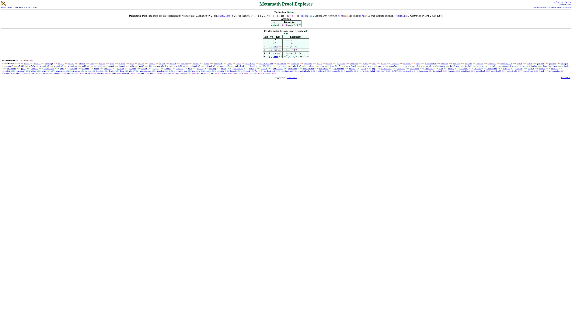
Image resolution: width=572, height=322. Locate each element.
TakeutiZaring (223, 15)
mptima (102, 64)
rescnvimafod (430, 64)
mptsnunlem (408, 71)
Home (10, 7)
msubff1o (349, 71)
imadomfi (45, 73)
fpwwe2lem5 (335, 66)
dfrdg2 (372, 71)
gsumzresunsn (145, 71)
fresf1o (112, 71)
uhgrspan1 (46, 71)
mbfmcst (246, 71)
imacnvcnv (281, 64)
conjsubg (492, 66)
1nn (405, 66)
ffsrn (122, 71)
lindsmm (34, 68)
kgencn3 (120, 68)
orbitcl (211, 73)
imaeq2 (71, 64)
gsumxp (522, 66)
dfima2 (401, 15)
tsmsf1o (264, 68)
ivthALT (394, 71)
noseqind (6, 71)
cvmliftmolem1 (286, 71)
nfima (92, 64)
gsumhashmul (162, 71)
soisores (480, 64)
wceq (276, 56)
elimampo (492, 64)
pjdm (23, 68)
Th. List (28, 7)
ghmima (480, 66)
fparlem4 (552, 64)
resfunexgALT (506, 64)
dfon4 (382, 71)
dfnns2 (33, 71)
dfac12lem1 (267, 66)
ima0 (132, 64)
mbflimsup (323, 68)
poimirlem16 (496, 71)
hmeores (179, 68)
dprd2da (534, 66)
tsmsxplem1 (278, 68)
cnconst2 (73, 68)
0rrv (257, 71)
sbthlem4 (85, 66)
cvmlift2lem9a (304, 71)
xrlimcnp (477, 68)
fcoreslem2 (267, 73)
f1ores (383, 64)
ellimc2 (352, 68)
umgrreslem (75, 71)
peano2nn (416, 66)
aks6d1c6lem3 (73, 73)
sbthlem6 (98, 66)
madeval (519, 68)
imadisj (141, 64)
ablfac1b (565, 66)
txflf (190, 68)
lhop (373, 68)
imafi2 (141, 66)
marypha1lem (162, 66)
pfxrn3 (132, 71)
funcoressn (252, 73)
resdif (418, 64)
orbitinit (200, 73)
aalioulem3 (414, 68)
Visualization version (555, 7)
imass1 (152, 64)
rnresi (112, 64)
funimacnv (354, 64)
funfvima (456, 64)
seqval (428, 66)
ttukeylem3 (296, 66)
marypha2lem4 (179, 66)
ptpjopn (132, 68)
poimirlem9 (480, 71)
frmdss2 (468, 66)
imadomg (310, 66)
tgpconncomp (237, 68)
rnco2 (319, 64)
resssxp (329, 64)
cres (275, 50)
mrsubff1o (336, 71)
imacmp (85, 68)
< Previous (558, 2)
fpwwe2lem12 (367, 66)
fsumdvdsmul (491, 68)
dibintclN (19, 73)
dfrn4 (238, 64)
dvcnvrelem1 (386, 68)
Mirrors (3, 7)
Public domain (292, 78)
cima (275, 46)
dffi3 (151, 66)
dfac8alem (253, 66)
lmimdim (220, 71)
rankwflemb (239, 66)
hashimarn (440, 66)
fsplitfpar (564, 64)
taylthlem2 (429, 68)
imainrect (218, 64)
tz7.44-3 (21, 66)
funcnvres (341, 64)
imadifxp (100, 71)
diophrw (112, 73)
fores (374, 64)
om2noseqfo (20, 71)
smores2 (9, 66)
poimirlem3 (465, 71)
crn (274, 53)
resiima (122, 64)
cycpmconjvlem (180, 71)
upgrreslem (60, 71)
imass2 (162, 64)
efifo (441, 68)
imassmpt (223, 73)
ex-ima (305, 15)
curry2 (529, 64)
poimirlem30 (528, 71)
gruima (381, 66)
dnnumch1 (126, 73)
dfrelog (451, 68)
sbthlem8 (110, 66)
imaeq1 (61, 64)
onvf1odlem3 (269, 71)
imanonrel (167, 73)
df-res (341, 15)
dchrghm (506, 68)
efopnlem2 (464, 68)
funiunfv (468, 64)
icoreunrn (452, 71)
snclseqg (252, 68)
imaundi (173, 64)
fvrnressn (444, 64)
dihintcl (32, 73)
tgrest (62, 68)
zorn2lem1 (282, 66)
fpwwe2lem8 (351, 66)
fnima (365, 64)
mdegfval (401, 68)
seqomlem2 (44, 66)
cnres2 (541, 71)
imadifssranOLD (266, 64)
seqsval (531, 68)
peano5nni (393, 66)
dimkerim (233, 71)
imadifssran (250, 64)
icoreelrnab (437, 71)
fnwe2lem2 (140, 73)
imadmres (295, 64)
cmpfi (96, 68)
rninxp (206, 64)
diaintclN (6, 73)
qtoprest (167, 68)
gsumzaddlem (507, 66)
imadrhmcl (11, 68)
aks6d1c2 (58, 73)
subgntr (200, 68)
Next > (568, 2)
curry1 (519, 64)
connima (107, 68)
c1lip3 (363, 68)
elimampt (49, 64)
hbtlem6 (153, 73)
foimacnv (407, 64)
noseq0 (542, 68)
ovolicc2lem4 (308, 68)
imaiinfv (100, 73)
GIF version (567, 7)
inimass (196, 64)
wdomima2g (225, 66)
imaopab (88, 73)
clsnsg (223, 68)
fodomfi (122, 66)
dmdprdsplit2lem (550, 66)
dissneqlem (423, 71)
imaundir (184, 64)
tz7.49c (32, 66)
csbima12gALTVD (183, 73)
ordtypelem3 (195, 66)
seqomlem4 (72, 66)
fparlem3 (540, 64)
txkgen (155, 68)
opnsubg (212, 68)
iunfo (322, 66)
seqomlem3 (58, 66)
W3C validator (565, 78)
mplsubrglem (48, 68)
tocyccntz (196, 71)
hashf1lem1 (455, 66)
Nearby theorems (565, 4)
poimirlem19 (512, 71)
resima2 (37, 64)
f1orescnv (395, 64)
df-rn (361, 15)
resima (26, 64)
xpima (229, 64)
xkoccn (144, 68)
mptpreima (308, 64)
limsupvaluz (238, 73)
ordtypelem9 (210, 66)
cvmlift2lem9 (321, 71)
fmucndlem (292, 68)
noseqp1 (554, 68)
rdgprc (361, 71)
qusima (208, 71)
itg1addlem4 (339, 68)
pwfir (132, 66)
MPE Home (19, 7)
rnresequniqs (554, 71)
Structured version (540, 7)
